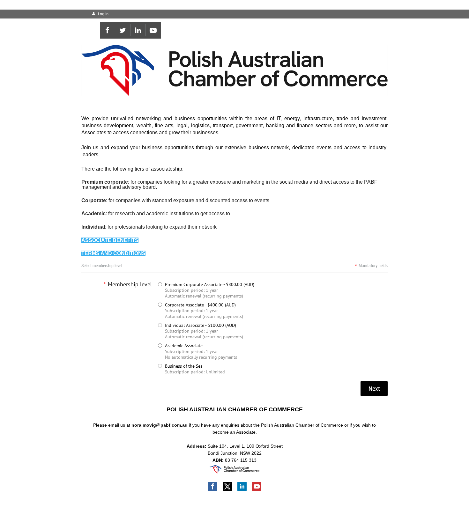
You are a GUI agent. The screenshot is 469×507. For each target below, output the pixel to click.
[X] (122, 30)
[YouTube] (153, 30)
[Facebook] (107, 30)
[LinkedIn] (137, 30)
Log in (103, 14)
